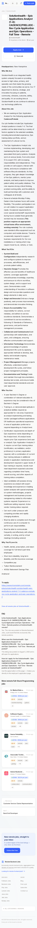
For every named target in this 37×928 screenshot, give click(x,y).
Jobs (3, 11)
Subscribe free (12, 850)
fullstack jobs (6, 881)
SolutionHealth (11, 11)
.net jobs (5, 897)
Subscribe (24, 887)
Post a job (24, 884)
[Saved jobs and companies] (17, 3)
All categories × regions (14, 908)
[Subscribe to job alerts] (21, 3)
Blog (22, 881)
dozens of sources (8, 867)
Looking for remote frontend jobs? (12, 871)
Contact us (24, 891)
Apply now (17, 50)
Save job (20, 56)
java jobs (5, 894)
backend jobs (6, 884)
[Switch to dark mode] (12, 3)
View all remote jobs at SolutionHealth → (16, 606)
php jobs (5, 887)
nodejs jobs (6, 901)
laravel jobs (6, 891)
